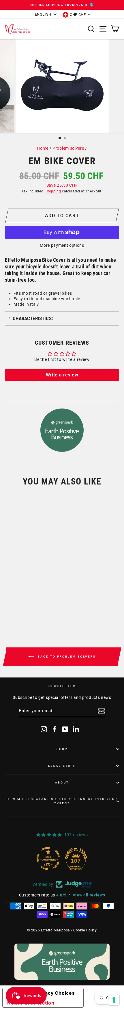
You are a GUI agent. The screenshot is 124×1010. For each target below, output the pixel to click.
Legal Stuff (62, 765)
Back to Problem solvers (66, 656)
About (62, 782)
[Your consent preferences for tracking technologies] (113, 999)
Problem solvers (68, 148)
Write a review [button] (62, 375)
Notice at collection (31, 1003)
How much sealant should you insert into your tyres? (62, 801)
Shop (62, 749)
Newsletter (62, 686)
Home (42, 148)
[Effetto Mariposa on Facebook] (54, 729)
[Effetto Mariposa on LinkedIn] (76, 729)
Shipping (53, 191)
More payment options (62, 245)
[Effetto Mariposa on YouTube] (65, 729)
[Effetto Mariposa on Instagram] (44, 729)
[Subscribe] (101, 711)
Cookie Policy (85, 930)
